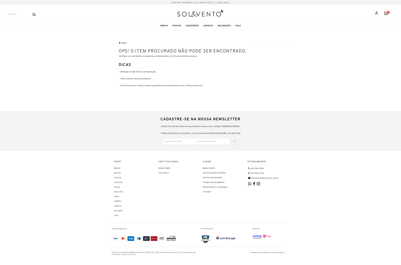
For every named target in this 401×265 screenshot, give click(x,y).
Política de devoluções (214, 173)
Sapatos (208, 25)
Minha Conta (209, 168)
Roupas (176, 25)
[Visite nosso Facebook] (254, 184)
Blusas (117, 173)
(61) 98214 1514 (257, 173)
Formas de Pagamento (213, 182)
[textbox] (18, 14)
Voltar (123, 43)
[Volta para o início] (200, 13)
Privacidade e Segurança (215, 187)
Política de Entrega (212, 177)
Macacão (118, 192)
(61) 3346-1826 (257, 168)
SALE (238, 25)
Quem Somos (165, 168)
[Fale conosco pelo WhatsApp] (249, 184)
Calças (117, 177)
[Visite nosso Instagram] (258, 184)
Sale (116, 215)
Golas (117, 187)
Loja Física (164, 173)
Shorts (117, 201)
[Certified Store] (205, 239)
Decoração (224, 25)
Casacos (118, 182)
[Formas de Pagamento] (144, 238)
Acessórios (192, 25)
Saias (116, 196)
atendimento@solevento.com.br (265, 178)
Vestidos (118, 211)
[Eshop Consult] (262, 236)
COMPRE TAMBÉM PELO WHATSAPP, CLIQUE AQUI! (200, 2)
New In (164, 25)
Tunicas (118, 206)
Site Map (207, 192)
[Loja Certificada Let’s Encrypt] (226, 238)
